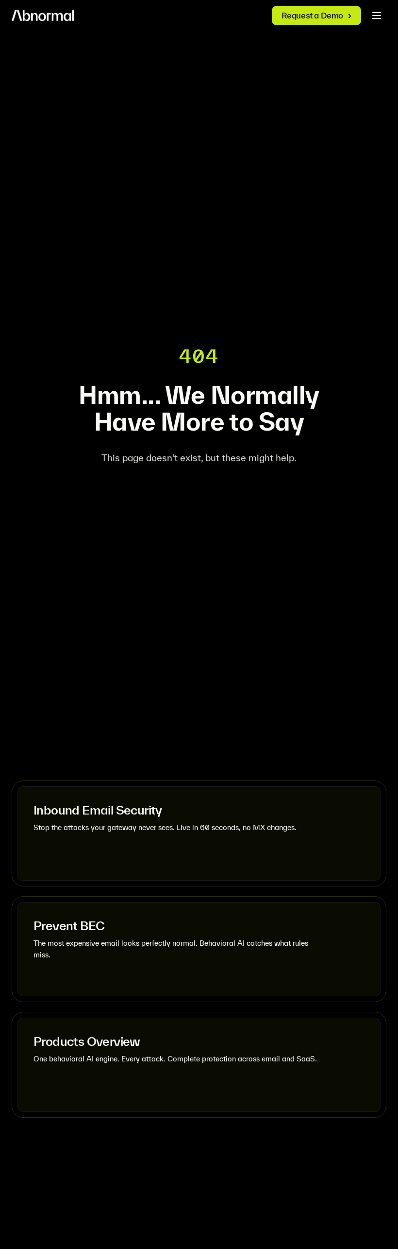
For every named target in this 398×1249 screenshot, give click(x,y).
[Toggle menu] (376, 15)
